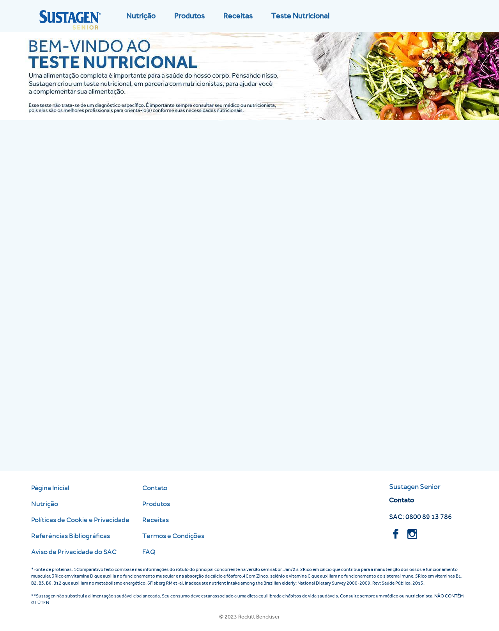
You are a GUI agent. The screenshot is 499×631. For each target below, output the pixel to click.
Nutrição (141, 15)
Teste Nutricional (300, 15)
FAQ (149, 552)
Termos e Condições (173, 536)
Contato (154, 488)
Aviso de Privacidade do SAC (74, 552)
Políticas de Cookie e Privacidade (80, 520)
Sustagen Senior (415, 486)
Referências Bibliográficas (70, 536)
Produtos (189, 15)
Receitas (238, 15)
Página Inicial (50, 488)
